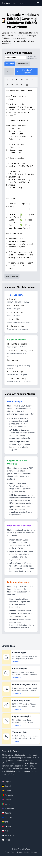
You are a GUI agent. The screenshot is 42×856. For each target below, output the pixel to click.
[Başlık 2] (22, 80)
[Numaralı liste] (7, 85)
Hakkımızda (18, 3)
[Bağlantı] (17, 85)
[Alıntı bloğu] (12, 85)
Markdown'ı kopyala (27, 71)
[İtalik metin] (12, 80)
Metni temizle (12, 276)
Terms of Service (23, 852)
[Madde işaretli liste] (32, 80)
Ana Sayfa (6, 3)
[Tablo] (27, 85)
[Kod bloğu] (22, 85)
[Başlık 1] (17, 80)
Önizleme (24, 64)
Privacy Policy (10, 852)
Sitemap (34, 852)
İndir (10, 71)
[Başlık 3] (27, 80)
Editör (11, 64)
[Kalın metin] (7, 80)
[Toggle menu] (38, 3)
